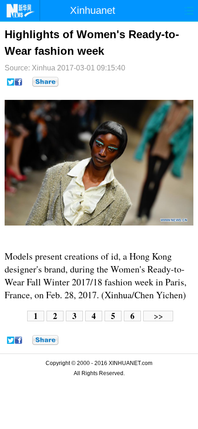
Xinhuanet (92, 10)
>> (158, 316)
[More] (45, 82)
